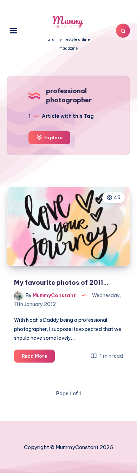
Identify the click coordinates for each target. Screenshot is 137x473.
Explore (53, 137)
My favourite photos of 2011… (61, 283)
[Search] (123, 31)
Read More (38, 358)
